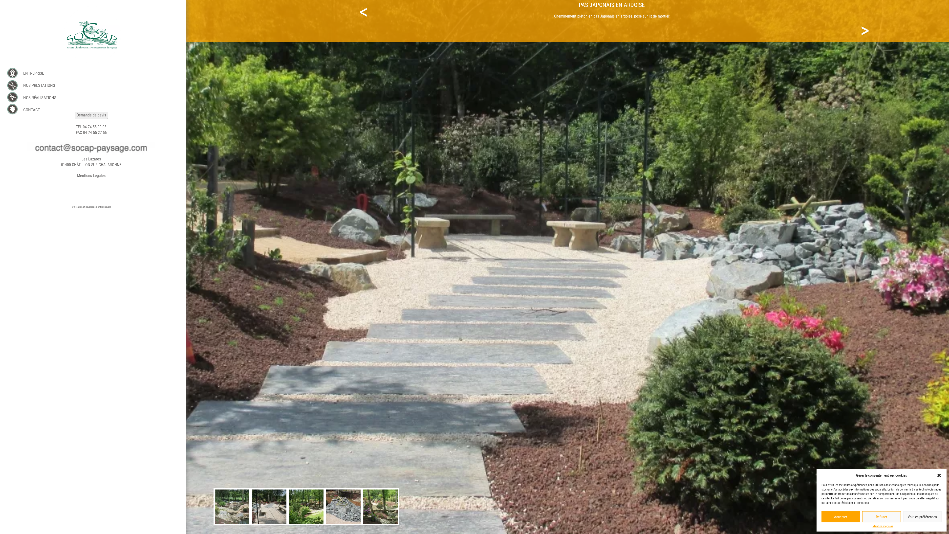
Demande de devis (91, 115)
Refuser (881, 517)
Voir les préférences (922, 517)
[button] (939, 475)
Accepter (840, 517)
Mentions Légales (91, 175)
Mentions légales (883, 526)
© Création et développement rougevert (91, 206)
